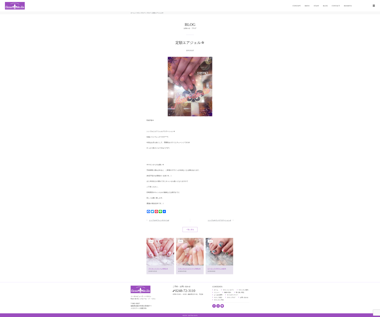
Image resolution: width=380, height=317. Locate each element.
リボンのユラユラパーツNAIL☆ (189, 269)
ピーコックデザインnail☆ (217, 269)
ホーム (133, 13)
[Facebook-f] (214, 306)
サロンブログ (140, 13)
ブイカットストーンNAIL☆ (158, 269)
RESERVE (348, 6)
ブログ (148, 13)
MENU (307, 6)
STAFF (316, 6)
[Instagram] (218, 306)
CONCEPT (297, 6)
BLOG (325, 6)
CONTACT (336, 6)
